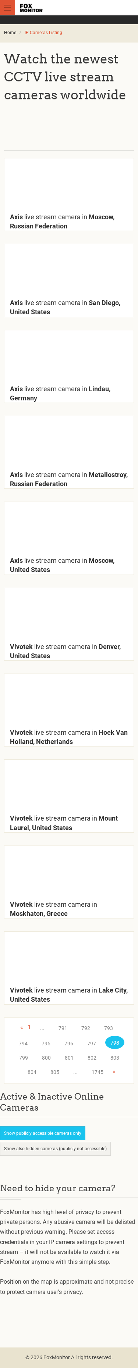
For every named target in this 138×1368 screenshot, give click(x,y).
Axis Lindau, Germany (60, 393)
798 (114, 1043)
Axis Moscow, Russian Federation (62, 221)
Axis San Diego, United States (65, 307)
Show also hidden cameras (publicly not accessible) (55, 1148)
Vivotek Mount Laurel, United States (64, 822)
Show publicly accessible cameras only (42, 1133)
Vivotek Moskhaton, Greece (53, 909)
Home (10, 32)
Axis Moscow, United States (62, 565)
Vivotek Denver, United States (65, 651)
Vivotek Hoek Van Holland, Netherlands (69, 737)
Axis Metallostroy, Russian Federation (69, 479)
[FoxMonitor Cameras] (70, 7)
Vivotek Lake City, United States (69, 994)
